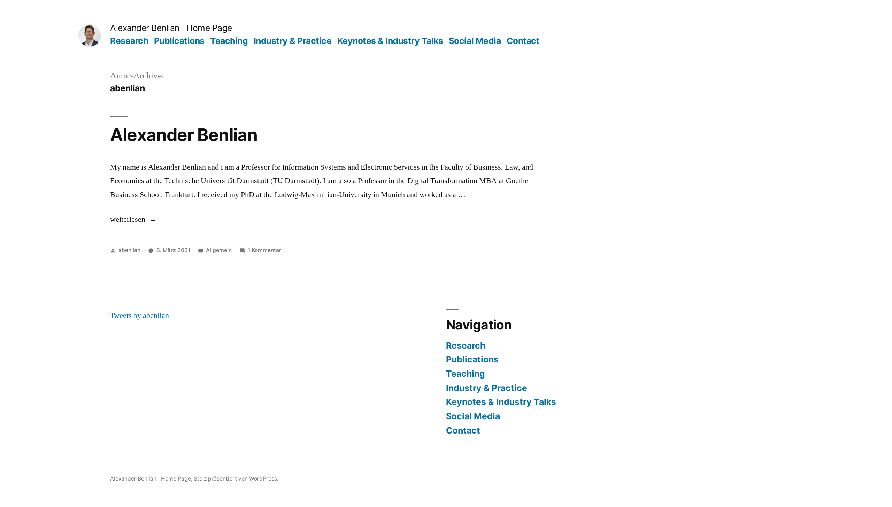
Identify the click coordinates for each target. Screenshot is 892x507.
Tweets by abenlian (139, 315)
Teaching (229, 41)
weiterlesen (127, 219)
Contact (523, 41)
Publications (179, 41)
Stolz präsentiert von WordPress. (236, 478)
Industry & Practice (293, 41)
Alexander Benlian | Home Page (171, 28)
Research (129, 41)
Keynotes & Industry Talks (390, 41)
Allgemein (219, 250)
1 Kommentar (264, 250)
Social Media (475, 41)
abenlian (129, 250)
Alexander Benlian (183, 134)
